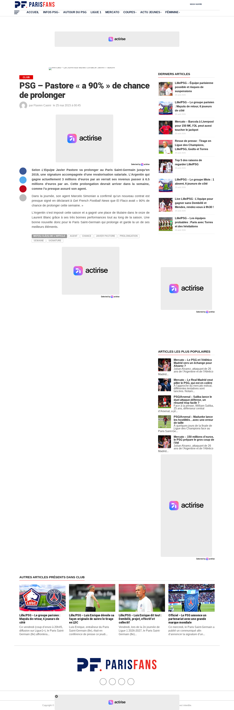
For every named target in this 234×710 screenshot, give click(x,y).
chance (86, 236)
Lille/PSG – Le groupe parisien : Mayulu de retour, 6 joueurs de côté (194, 106)
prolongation (129, 236)
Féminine (171, 12)
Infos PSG (50, 12)
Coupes (129, 12)
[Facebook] (103, 681)
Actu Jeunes (150, 12)
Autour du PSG (75, 12)
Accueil (33, 12)
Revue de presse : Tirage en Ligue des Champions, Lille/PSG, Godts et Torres (193, 145)
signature (54, 240)
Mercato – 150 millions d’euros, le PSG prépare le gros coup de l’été (194, 439)
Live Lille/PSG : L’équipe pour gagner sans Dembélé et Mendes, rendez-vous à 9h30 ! (194, 203)
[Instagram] (130, 681)
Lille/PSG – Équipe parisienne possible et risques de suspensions (194, 87)
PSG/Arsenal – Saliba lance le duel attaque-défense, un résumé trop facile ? (193, 399)
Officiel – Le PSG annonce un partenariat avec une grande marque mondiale (187, 618)
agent (73, 236)
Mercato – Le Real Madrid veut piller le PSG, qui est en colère (193, 381)
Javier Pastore (105, 236)
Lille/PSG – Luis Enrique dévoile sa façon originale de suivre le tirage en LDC (91, 618)
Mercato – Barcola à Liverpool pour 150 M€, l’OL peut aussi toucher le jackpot (194, 125)
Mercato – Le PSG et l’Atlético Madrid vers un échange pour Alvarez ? (193, 362)
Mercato (112, 12)
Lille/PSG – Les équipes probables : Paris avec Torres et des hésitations (194, 222)
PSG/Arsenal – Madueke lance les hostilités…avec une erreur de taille (193, 419)
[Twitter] (112, 681)
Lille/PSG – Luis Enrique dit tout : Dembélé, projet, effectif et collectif (140, 618)
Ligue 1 (96, 12)
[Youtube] (121, 681)
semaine (39, 240)
